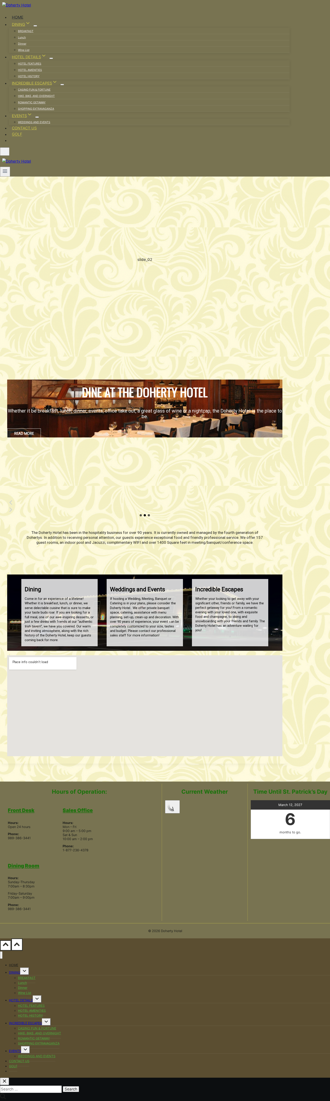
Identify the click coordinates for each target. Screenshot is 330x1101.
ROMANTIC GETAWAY (32, 102)
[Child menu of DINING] (35, 25)
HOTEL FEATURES (29, 63)
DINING (14, 972)
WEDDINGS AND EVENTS (34, 122)
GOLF (17, 134)
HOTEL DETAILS (21, 1000)
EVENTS (15, 1051)
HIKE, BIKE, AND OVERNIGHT (36, 96)
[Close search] (4, 1081)
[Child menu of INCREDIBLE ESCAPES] (62, 84)
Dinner (22, 43)
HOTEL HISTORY (29, 76)
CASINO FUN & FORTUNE (34, 89)
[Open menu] (5, 172)
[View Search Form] (4, 151)
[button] (144, 502)
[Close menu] (1, 955)
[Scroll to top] (5, 945)
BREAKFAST (25, 31)
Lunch (22, 37)
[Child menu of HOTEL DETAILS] (51, 58)
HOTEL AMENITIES (30, 70)
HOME (17, 17)
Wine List (23, 50)
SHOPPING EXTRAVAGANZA (36, 108)
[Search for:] (31, 1089)
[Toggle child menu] (24, 971)
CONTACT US (24, 128)
